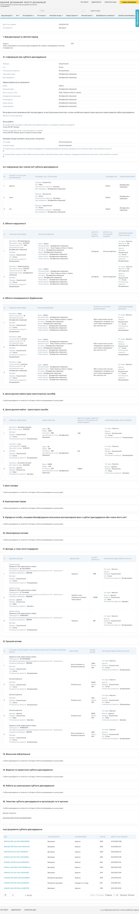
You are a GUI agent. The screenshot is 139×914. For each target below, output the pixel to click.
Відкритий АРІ (96, 2)
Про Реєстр (84, 2)
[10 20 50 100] (9, 895)
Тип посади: (41, 15)
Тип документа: (28, 15)
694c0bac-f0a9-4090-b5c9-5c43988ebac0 (17, 867)
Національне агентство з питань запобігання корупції (121, 910)
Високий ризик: (86, 15)
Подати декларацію (129, 2)
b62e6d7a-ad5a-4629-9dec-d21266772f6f (16, 888)
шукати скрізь (95, 11)
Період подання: (71, 15)
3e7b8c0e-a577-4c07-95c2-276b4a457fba (16, 857)
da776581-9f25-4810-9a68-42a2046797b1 (16, 883)
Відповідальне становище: (105, 15)
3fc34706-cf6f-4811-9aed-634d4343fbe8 (16, 862)
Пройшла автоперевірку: (126, 15)
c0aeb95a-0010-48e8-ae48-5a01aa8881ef (17, 877)
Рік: (17, 15)
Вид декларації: (6, 15)
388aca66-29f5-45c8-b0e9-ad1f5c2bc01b (17, 846)
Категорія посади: (55, 15)
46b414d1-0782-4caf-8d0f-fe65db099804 (16, 841)
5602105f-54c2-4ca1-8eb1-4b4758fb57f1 (16, 852)
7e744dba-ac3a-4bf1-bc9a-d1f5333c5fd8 (16, 872)
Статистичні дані (110, 2)
